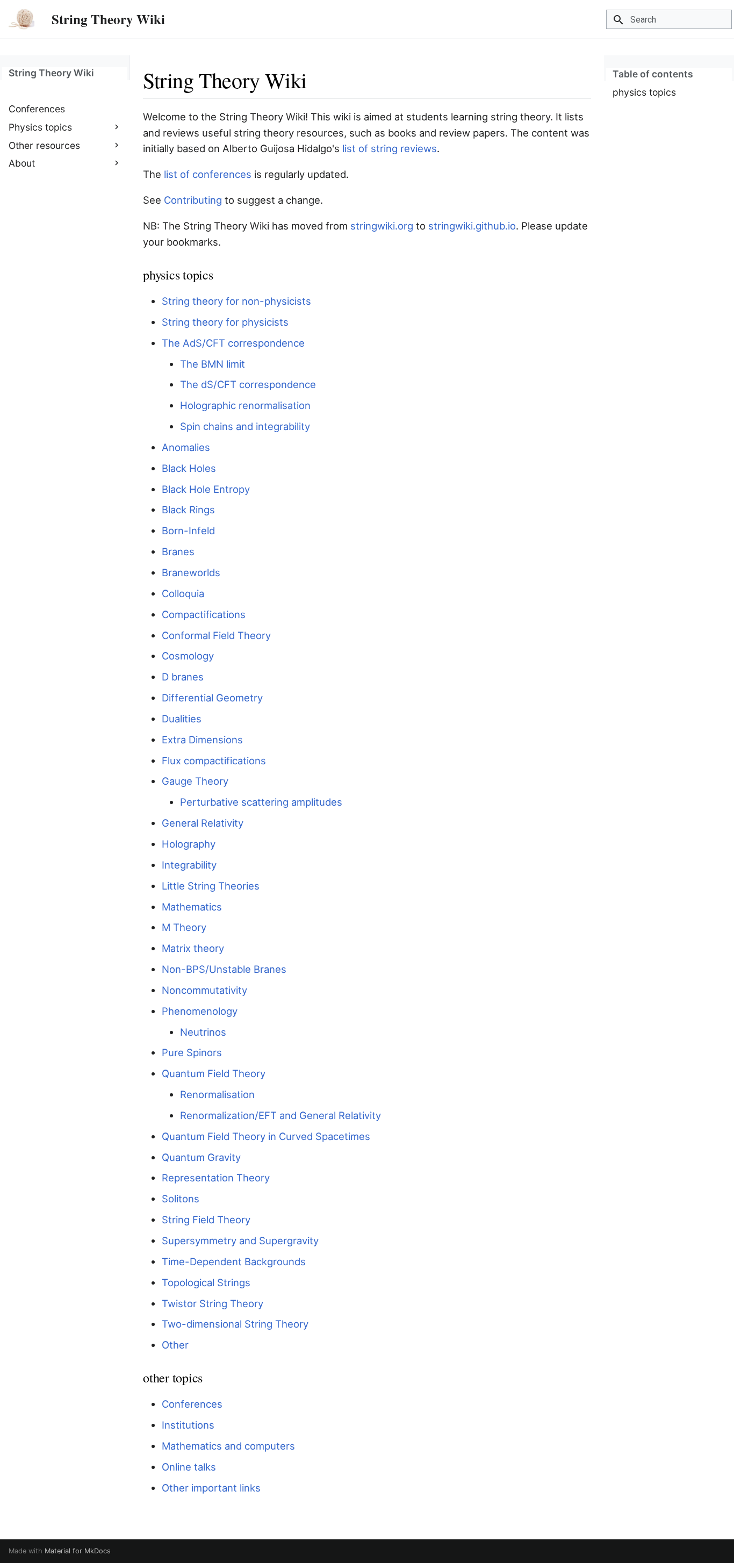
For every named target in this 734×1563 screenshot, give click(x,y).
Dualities (182, 719)
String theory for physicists (225, 322)
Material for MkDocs (78, 1551)
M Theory (184, 927)
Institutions (188, 1425)
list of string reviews (389, 148)
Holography (188, 844)
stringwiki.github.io (472, 226)
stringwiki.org (381, 226)
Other (175, 1345)
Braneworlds (191, 572)
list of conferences (207, 174)
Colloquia (183, 593)
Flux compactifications (214, 760)
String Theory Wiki (51, 72)
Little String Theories (211, 886)
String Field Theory (206, 1219)
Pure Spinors (192, 1052)
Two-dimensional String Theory (235, 1324)
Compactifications (204, 614)
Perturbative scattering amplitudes (261, 802)
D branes (183, 677)
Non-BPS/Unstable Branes (224, 969)
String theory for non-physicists (236, 301)
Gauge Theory (195, 781)
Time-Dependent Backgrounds (234, 1261)
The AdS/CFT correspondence (233, 343)
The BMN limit (212, 364)
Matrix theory (193, 948)
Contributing (193, 200)
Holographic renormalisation (245, 405)
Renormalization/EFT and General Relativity (280, 1115)
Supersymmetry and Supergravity (240, 1240)
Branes (178, 551)
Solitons (180, 1198)
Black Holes (189, 468)
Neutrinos (203, 1032)
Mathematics (192, 907)
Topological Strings (206, 1282)
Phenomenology (200, 1011)
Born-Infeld (188, 530)
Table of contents (653, 74)
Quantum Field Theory (213, 1073)
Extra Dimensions (202, 739)
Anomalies (186, 447)
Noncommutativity (204, 990)
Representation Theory (216, 1178)
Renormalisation (217, 1094)
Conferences (192, 1404)
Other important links (211, 1488)
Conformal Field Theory (216, 635)
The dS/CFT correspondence (248, 384)
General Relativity (202, 823)
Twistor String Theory (212, 1303)
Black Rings (188, 509)
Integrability (189, 865)
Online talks (189, 1467)
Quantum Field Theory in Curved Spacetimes (266, 1136)
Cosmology (188, 656)
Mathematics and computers (228, 1446)
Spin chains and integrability (245, 426)
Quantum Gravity (201, 1157)
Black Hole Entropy (206, 489)
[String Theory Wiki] (21, 19)
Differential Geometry (212, 698)
